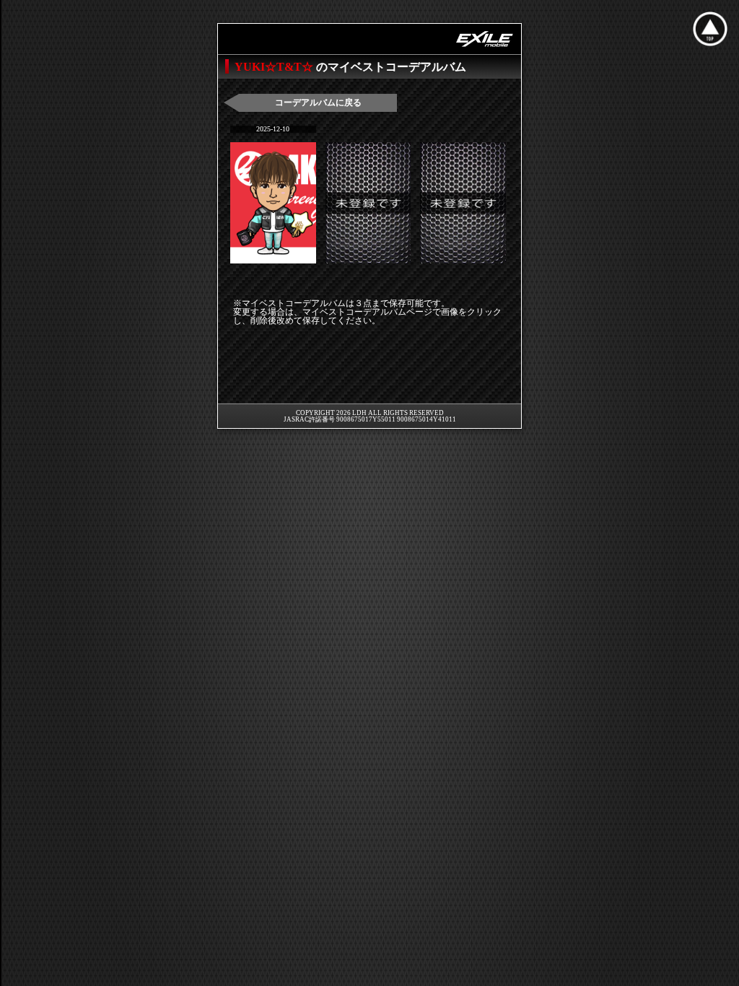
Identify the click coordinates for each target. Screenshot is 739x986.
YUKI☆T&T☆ (275, 67)
